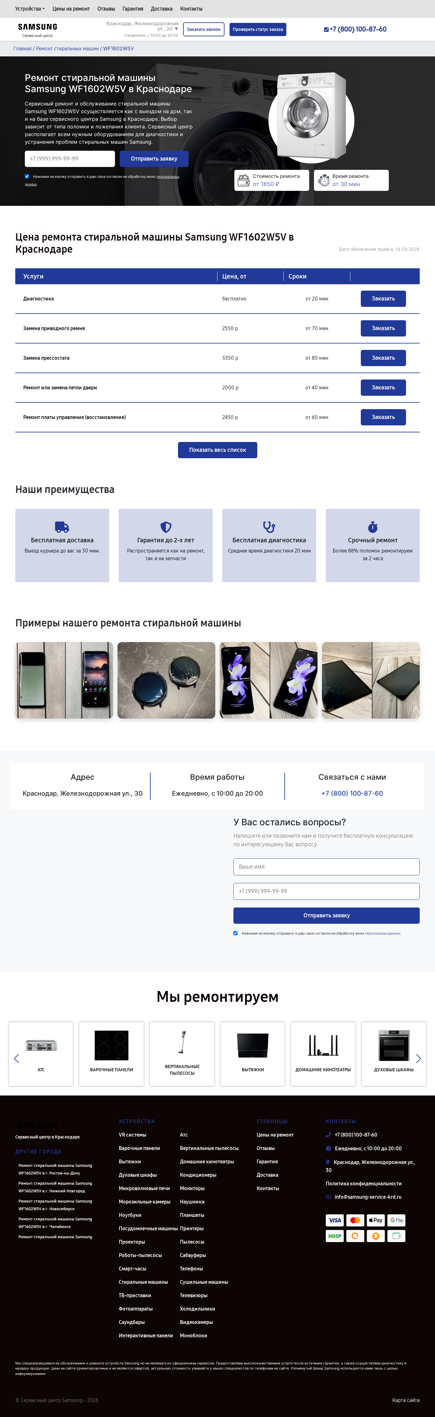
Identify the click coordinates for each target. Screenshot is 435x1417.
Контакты (191, 9)
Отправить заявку (154, 158)
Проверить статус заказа (258, 29)
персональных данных (382, 933)
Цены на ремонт (71, 9)
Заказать (383, 298)
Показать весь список (217, 449)
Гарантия (133, 9)
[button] (16, 1059)
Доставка (162, 9)
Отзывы (106, 9)
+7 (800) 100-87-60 (352, 793)
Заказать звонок (204, 29)
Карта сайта (406, 1400)
